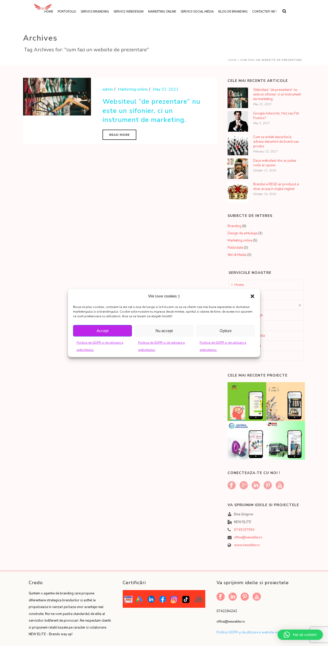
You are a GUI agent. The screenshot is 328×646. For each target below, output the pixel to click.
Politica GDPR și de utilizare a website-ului (249, 632)
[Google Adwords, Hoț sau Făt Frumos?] (238, 121)
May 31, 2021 (166, 89)
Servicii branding (95, 12)
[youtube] (280, 485)
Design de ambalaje (243, 233)
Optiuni (225, 331)
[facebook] (232, 485)
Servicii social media (197, 12)
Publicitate (235, 247)
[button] (252, 296)
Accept (102, 331)
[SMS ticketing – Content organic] (291, 437)
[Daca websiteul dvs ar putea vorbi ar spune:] (238, 168)
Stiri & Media (237, 255)
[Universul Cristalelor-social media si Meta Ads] (253, 437)
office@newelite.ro (248, 537)
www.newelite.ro (247, 545)
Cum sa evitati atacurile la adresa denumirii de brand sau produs (276, 142)
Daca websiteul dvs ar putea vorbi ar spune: (274, 163)
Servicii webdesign (129, 12)
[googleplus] (244, 485)
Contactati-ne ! (264, 12)
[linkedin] (256, 485)
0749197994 (244, 529)
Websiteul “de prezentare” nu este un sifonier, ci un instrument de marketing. (151, 110)
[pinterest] (268, 485)
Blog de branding (233, 12)
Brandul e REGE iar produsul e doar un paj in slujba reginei (276, 186)
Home (232, 60)
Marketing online (162, 12)
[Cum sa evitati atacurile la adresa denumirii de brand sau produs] (238, 145)
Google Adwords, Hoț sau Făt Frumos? (276, 115)
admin (107, 89)
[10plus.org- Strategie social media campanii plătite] (253, 398)
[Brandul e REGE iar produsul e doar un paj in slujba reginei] (238, 192)
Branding (234, 226)
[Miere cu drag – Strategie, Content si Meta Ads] (291, 398)
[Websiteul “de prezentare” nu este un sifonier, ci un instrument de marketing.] (57, 96)
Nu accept (164, 331)
